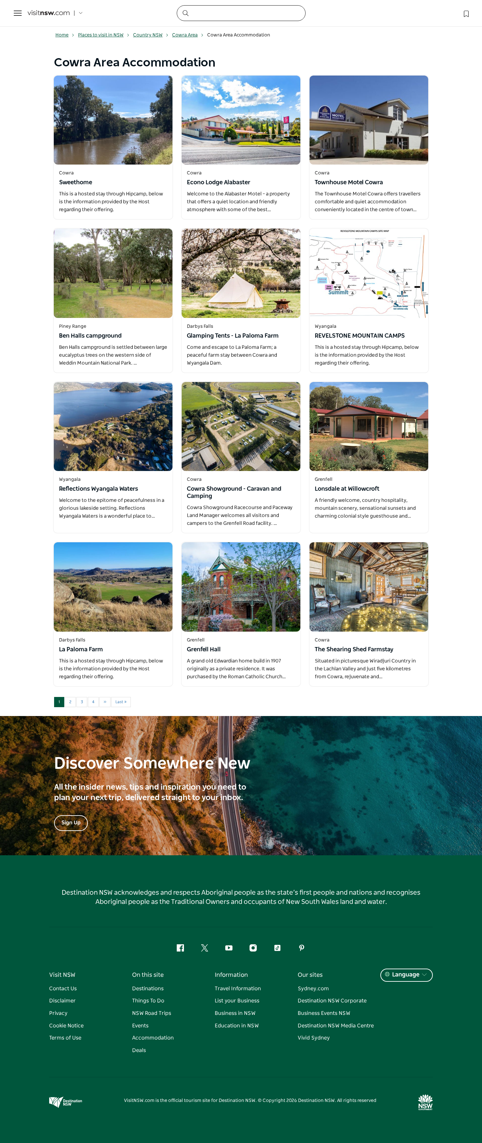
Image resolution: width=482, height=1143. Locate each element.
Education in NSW (237, 1025)
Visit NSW (62, 975)
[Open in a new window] (113, 120)
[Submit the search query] (185, 13)
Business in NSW (235, 1013)
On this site (148, 975)
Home (62, 35)
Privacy (58, 1013)
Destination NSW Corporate (332, 1000)
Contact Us (63, 988)
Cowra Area (185, 35)
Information (231, 975)
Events (140, 1025)
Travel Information (238, 988)
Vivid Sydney (314, 1038)
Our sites (310, 975)
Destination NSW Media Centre (336, 1025)
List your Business (237, 1000)
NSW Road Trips (151, 1013)
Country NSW (148, 35)
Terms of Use (65, 1038)
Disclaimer (62, 1000)
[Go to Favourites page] (465, 13)
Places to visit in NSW (101, 35)
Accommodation (153, 1038)
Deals (139, 1050)
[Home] (49, 13)
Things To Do (148, 1000)
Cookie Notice (66, 1025)
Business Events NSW (324, 1013)
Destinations (148, 988)
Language (405, 975)
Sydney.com (313, 988)
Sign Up (71, 822)
